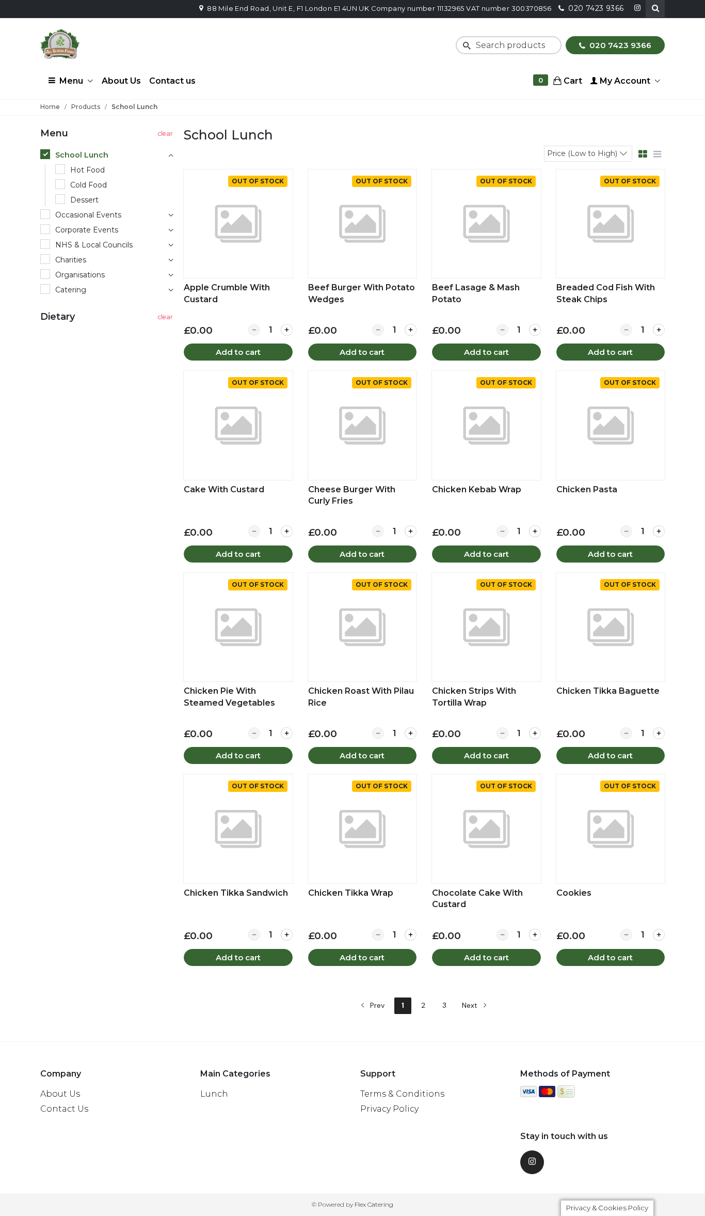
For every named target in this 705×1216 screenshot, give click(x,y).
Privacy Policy (389, 1109)
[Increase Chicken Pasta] (659, 531)
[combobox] (588, 153)
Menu (71, 81)
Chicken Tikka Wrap (350, 893)
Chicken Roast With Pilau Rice (361, 696)
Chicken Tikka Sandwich (236, 893)
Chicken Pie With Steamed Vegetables (229, 696)
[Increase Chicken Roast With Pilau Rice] (410, 733)
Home (50, 107)
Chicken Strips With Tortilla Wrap (474, 696)
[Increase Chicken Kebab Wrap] (535, 531)
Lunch (214, 1094)
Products (85, 107)
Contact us (172, 81)
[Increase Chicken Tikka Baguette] (659, 733)
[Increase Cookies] (659, 935)
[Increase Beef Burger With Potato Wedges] (410, 330)
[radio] (108, 155)
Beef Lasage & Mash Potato (476, 293)
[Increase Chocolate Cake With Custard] (535, 935)
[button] (655, 9)
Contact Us (64, 1109)
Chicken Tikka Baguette (608, 691)
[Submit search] (464, 45)
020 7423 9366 (619, 45)
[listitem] (238, 265)
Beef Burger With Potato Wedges (361, 293)
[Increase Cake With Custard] (287, 531)
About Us (121, 81)
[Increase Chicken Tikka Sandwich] (287, 935)
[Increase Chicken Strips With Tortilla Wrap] (535, 733)
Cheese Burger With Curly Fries (351, 495)
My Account (624, 81)
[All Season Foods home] (59, 44)
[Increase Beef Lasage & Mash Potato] (535, 330)
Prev (376, 1005)
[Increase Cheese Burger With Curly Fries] (410, 531)
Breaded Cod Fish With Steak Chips (605, 293)
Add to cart (238, 352)
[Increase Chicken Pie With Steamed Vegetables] (287, 733)
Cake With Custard (224, 489)
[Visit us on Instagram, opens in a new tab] (532, 1162)
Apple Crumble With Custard (227, 293)
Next (470, 1005)
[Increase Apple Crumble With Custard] (287, 330)
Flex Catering (374, 1204)
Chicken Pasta (586, 489)
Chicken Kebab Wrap (476, 489)
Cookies (573, 893)
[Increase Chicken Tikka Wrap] (410, 935)
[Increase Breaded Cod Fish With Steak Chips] (659, 330)
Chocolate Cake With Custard (477, 898)
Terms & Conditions (402, 1094)
